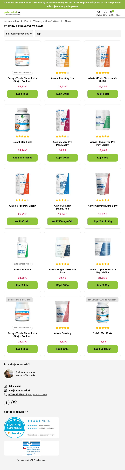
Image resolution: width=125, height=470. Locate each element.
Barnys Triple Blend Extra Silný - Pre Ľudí (22, 80)
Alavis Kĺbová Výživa (62, 78)
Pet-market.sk (11, 21)
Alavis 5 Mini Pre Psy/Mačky (62, 143)
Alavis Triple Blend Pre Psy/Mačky (103, 271)
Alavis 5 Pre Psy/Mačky (22, 205)
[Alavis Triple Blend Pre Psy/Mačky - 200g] (102, 247)
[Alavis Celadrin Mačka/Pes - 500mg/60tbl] (62, 183)
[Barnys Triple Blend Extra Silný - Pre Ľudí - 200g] (22, 311)
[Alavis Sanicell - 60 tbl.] (22, 247)
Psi (26, 21)
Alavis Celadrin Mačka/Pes (62, 207)
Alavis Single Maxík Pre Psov (62, 271)
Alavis (68, 21)
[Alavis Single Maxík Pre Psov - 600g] (62, 247)
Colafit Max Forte (22, 142)
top (39, 33)
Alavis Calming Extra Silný (103, 205)
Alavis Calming (62, 333)
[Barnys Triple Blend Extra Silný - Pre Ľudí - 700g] (22, 56)
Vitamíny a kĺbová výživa (46, 21)
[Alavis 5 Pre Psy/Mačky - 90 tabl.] (22, 183)
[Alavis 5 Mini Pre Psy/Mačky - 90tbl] (62, 120)
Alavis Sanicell (22, 269)
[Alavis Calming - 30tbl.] (62, 311)
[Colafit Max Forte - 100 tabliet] (22, 120)
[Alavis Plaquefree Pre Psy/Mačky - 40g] (102, 120)
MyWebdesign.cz (39, 460)
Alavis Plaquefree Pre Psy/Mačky (102, 143)
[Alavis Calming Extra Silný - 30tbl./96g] (102, 183)
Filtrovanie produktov (17, 33)
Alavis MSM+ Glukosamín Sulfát (102, 80)
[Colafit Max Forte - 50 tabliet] (102, 311)
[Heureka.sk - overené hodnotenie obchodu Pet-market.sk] (31, 427)
